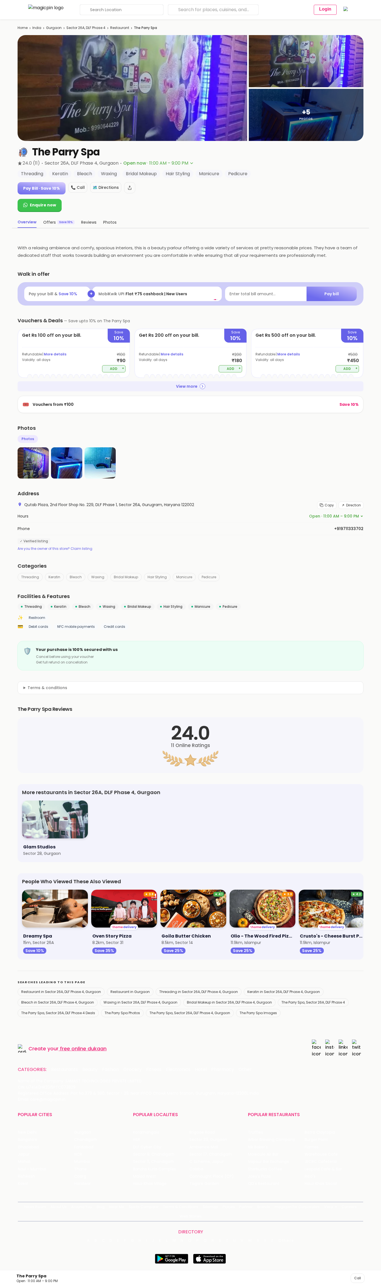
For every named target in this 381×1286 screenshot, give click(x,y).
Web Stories (191, 1216)
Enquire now (43, 205)
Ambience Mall (203, 1147)
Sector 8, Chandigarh (153, 1154)
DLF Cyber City (147, 1147)
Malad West (144, 1176)
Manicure (184, 577)
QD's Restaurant (263, 1183)
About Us (58, 1206)
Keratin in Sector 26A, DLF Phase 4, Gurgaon (283, 991)
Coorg (80, 1176)
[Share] (129, 187)
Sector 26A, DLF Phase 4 (85, 27)
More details (55, 354)
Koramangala (146, 1132)
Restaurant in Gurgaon (130, 991)
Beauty (90, 1069)
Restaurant (119, 27)
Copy (329, 505)
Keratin (54, 577)
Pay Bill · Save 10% (41, 188)
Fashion (110, 1069)
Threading (30, 577)
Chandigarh (85, 1139)
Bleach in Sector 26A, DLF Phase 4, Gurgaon (57, 1002)
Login (325, 9)
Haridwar (82, 1183)
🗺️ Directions (106, 187)
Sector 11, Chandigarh (153, 1161)
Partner (246, 1206)
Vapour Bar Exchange (268, 1161)
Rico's (310, 1176)
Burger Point (316, 1139)
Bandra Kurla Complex (154, 1169)
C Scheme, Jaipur (206, 1161)
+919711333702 (348, 528)
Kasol (23, 1183)
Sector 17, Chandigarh (210, 1154)
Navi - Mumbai (32, 1169)
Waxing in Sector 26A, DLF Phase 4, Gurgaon (140, 1002)
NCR (78, 1154)
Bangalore (27, 1139)
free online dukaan (83, 1048)
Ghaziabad (28, 1147)
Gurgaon (54, 27)
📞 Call (78, 187)
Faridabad (83, 1147)
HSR (136, 1139)
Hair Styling (157, 577)
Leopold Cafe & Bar (323, 1169)
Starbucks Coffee (265, 1169)
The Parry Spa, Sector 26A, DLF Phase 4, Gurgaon (189, 1013)
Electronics (178, 1069)
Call (357, 1278)
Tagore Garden (204, 1183)
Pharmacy (222, 1069)
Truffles (255, 1132)
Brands (263, 1206)
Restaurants (64, 1069)
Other (245, 1069)
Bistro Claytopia (320, 1132)
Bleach (76, 577)
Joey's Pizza (259, 1176)
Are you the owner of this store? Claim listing (55, 548)
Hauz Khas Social (321, 1183)
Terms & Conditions (180, 1206)
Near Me (116, 1206)
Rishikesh (26, 1176)
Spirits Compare (143, 1206)
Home (23, 27)
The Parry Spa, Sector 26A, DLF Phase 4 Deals (58, 1013)
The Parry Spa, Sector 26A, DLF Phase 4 (313, 1002)
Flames (312, 1147)
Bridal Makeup (126, 577)
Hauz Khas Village (150, 1183)
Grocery (132, 1069)
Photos (27, 438)
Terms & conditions (47, 687)
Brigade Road (202, 1132)
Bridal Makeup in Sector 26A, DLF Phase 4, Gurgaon (229, 1002)
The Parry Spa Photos (122, 1013)
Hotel (201, 1069)
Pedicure (209, 577)
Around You (81, 1206)
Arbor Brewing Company (271, 1139)
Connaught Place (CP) (211, 1176)
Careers (349, 1206)
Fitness (153, 1069)
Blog (101, 1206)
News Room (35, 1206)
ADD (117, 368)
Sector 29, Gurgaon (208, 1139)
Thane (80, 1169)
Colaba (196, 1169)
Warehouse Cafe (321, 1154)
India (36, 27)
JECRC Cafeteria (321, 1161)
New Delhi (27, 1132)
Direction (353, 505)
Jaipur (24, 1154)
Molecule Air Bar (263, 1154)
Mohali (24, 1161)
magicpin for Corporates (297, 1206)
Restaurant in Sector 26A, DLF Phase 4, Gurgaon (61, 991)
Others (286, 1240)
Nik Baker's (258, 1147)
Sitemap (210, 1206)
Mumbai (82, 1161)
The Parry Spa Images (258, 1013)
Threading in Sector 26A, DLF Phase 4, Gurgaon (198, 991)
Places (229, 1206)
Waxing (97, 577)
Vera (328, 1206)
